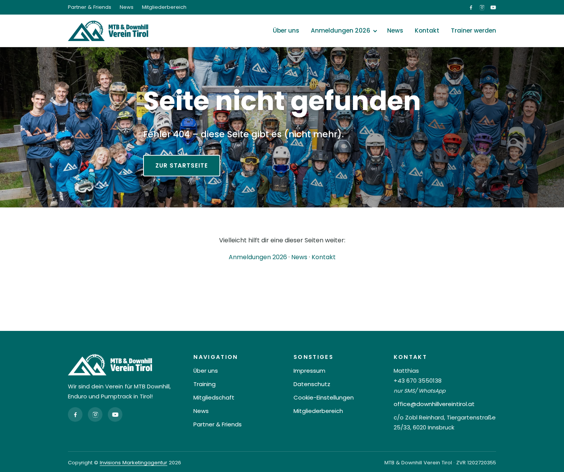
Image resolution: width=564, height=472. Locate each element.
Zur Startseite (181, 165)
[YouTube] (115, 414)
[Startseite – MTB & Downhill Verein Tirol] (108, 30)
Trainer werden (473, 30)
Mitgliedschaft (213, 397)
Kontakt (427, 30)
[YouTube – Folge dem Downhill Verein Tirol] (493, 7)
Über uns (286, 30)
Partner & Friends (89, 7)
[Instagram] (95, 414)
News (127, 7)
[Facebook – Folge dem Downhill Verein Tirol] (471, 7)
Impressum (309, 371)
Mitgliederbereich (164, 7)
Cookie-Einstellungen (324, 397)
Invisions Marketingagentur (133, 462)
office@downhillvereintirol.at (434, 404)
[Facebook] (75, 414)
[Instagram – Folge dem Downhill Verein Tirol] (482, 7)
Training (204, 384)
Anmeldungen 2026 (340, 30)
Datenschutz (312, 384)
